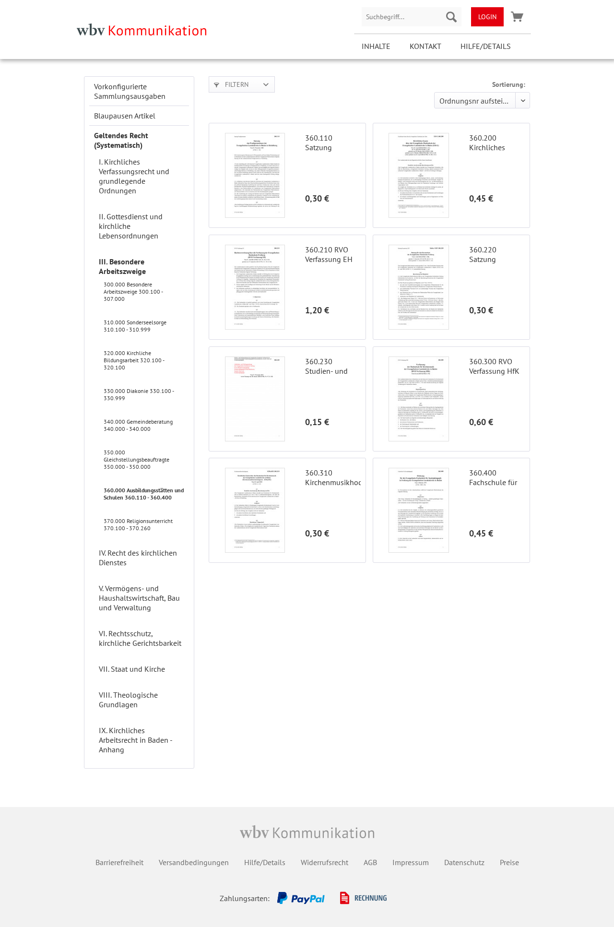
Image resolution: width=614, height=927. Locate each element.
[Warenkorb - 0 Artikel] (517, 16)
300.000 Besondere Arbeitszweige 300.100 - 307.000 (133, 291)
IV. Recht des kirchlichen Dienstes (138, 557)
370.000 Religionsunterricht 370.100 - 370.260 (138, 524)
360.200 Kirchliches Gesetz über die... (497, 142)
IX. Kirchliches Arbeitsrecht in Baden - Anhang (135, 739)
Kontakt (425, 46)
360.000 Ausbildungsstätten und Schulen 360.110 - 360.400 (144, 494)
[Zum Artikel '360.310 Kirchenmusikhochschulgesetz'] (254, 510)
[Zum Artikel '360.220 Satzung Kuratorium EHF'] (419, 287)
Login (487, 16)
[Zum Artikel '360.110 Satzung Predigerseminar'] (254, 175)
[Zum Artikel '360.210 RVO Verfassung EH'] (254, 287)
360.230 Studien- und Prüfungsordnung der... (333, 366)
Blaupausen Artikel (124, 115)
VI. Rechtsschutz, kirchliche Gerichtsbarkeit (140, 638)
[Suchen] (451, 16)
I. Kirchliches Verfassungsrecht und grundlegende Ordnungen (134, 176)
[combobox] (411, 16)
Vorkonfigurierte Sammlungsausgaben (129, 91)
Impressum (410, 862)
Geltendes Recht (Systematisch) (121, 140)
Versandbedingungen (194, 862)
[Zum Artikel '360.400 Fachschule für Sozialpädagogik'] (419, 510)
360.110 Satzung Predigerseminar (331, 142)
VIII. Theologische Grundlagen (128, 699)
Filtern (235, 84)
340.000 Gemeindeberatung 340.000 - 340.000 (138, 425)
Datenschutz (464, 862)
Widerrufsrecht (324, 862)
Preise (509, 862)
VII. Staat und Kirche (132, 669)
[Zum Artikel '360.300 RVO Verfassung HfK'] (419, 399)
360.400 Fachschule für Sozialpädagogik (496, 477)
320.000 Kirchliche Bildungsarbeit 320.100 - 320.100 (134, 360)
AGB (370, 862)
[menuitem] (411, 16)
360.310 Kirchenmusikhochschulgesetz (333, 477)
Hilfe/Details (485, 46)
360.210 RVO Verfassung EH (329, 254)
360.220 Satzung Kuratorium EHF (495, 254)
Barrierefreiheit (119, 862)
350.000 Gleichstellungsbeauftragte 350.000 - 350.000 (136, 459)
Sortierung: (508, 84)
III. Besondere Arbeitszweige (122, 266)
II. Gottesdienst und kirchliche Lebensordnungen (131, 226)
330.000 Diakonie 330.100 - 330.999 (139, 394)
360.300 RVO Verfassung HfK (494, 366)
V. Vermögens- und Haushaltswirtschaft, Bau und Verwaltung (139, 597)
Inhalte (376, 46)
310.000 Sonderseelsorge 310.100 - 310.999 (135, 326)
